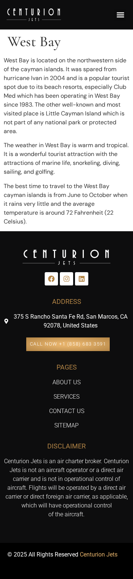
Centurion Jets (98, 554)
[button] (120, 15)
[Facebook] (51, 278)
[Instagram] (66, 278)
